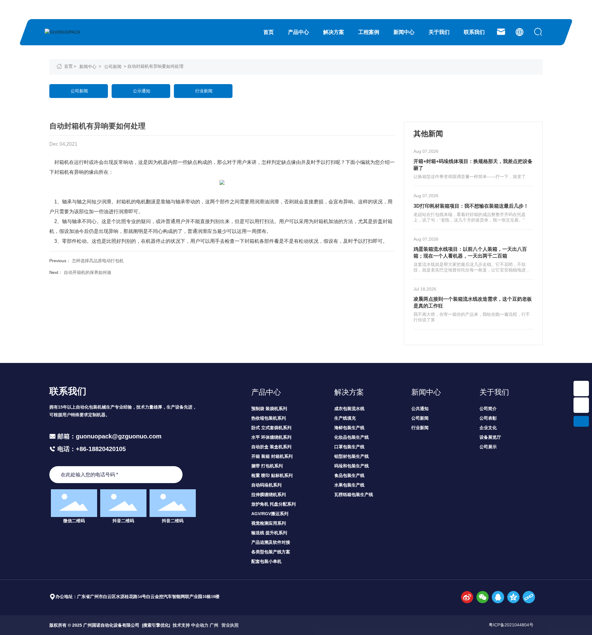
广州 (214, 625)
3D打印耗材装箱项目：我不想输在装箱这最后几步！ (470, 206)
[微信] (482, 597)
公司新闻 (112, 66)
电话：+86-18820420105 (91, 449)
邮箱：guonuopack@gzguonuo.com (109, 436)
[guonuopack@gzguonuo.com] (501, 31)
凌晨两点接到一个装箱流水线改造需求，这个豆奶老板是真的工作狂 (472, 302)
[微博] (467, 597)
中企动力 (199, 625)
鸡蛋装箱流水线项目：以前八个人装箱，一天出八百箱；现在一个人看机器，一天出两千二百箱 (470, 252)
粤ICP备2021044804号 (511, 624)
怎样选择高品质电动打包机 (98, 260)
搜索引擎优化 (156, 625)
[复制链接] (529, 597)
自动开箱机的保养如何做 (87, 272)
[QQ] (498, 597)
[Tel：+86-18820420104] (581, 388)
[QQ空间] (513, 597)
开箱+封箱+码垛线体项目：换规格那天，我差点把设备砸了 (472, 165)
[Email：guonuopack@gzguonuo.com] (581, 405)
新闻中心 (88, 66)
